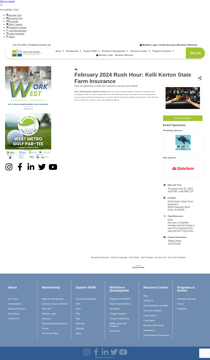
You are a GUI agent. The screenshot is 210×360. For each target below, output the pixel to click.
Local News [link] (149, 320)
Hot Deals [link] (134, 257)
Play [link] (78, 313)
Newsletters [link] (149, 330)
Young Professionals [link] (119, 318)
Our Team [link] (13, 299)
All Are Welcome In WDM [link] (155, 305)
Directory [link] (46, 318)
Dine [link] (78, 304)
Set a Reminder (182, 118)
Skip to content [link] (7, 1)
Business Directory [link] (187, 45)
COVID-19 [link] (148, 300)
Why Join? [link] (47, 308)
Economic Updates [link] (152, 310)
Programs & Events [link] (161, 51)
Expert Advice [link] (150, 315)
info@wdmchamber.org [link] (39, 45)
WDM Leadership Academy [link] (118, 324)
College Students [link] (118, 313)
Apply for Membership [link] (52, 299)
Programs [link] (182, 308)
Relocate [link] (80, 323)
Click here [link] (187, 231)
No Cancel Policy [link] (50, 333)
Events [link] (180, 304)
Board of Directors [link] (17, 308)
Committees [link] (14, 313)
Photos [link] (45, 328)
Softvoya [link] (110, 357)
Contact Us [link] (160, 257)
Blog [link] (145, 296)
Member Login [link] (149, 45)
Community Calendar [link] (86, 299)
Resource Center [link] (139, 51)
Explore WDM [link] (90, 51)
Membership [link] (72, 51)
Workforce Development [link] (113, 51)
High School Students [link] (120, 304)
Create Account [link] (167, 45)
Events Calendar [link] (119, 257)
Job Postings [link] (147, 257)
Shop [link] (78, 308)
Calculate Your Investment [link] (54, 304)
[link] (1, 4)
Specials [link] (80, 328)
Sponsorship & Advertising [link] (54, 323)
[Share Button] (200, 78)
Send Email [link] (174, 243)
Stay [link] (78, 318)
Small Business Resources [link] (156, 335)
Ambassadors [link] (15, 304)
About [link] (58, 51)
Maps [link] (78, 333)
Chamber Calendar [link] (186, 299)
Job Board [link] (115, 308)
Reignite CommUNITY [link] (120, 299)
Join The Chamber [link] (177, 257)
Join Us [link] (195, 53)
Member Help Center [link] (153, 325)
